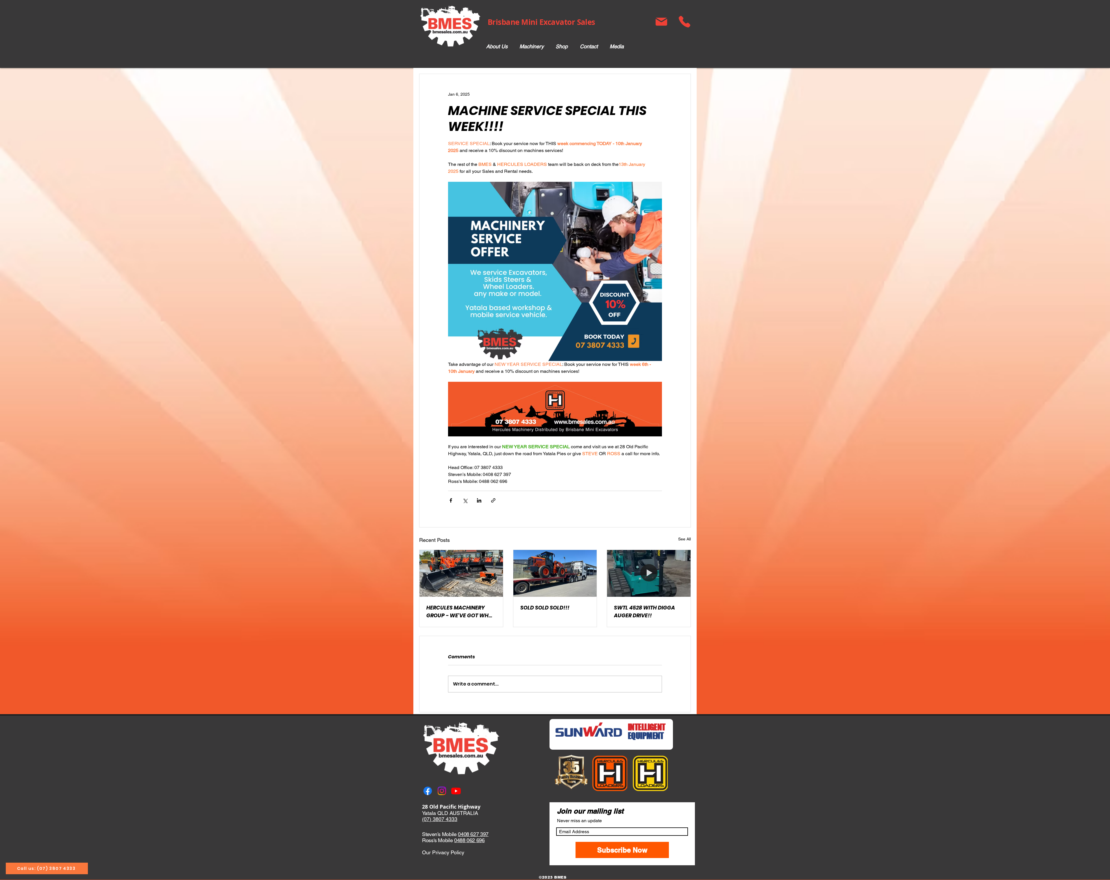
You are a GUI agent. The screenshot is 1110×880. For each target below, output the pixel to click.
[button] (531, 46)
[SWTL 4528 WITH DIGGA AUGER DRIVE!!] (649, 573)
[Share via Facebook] (451, 500)
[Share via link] (493, 500)
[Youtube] (456, 790)
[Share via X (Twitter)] (465, 500)
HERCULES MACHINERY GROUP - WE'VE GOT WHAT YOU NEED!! (460, 611)
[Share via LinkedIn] (479, 500)
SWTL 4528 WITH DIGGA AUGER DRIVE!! (644, 611)
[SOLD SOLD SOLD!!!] (555, 573)
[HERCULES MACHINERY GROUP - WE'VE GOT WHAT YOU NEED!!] (461, 573)
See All (684, 539)
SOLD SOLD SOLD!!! (544, 607)
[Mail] (661, 21)
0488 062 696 (469, 840)
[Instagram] (441, 790)
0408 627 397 (473, 834)
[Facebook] (427, 790)
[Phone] (684, 21)
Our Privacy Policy (443, 852)
